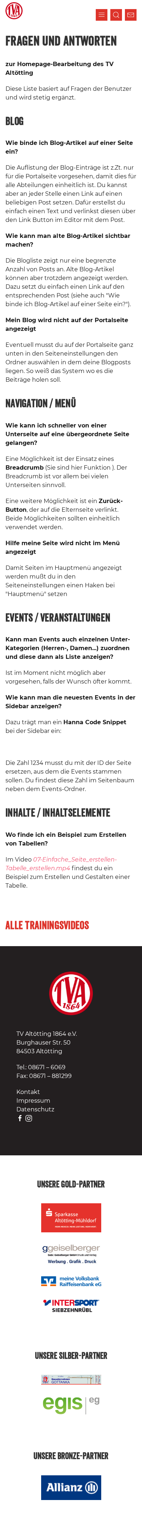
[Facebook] (20, 1118)
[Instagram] (28, 1118)
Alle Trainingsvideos (47, 926)
